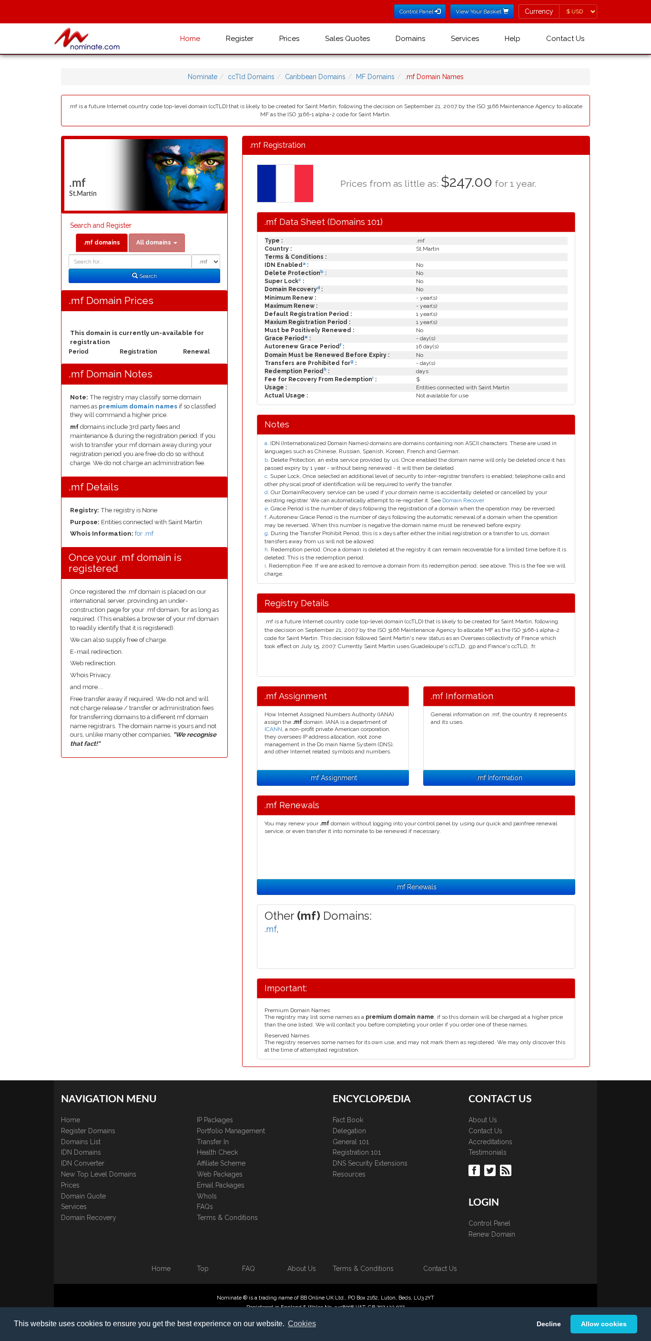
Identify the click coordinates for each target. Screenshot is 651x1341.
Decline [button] (549, 1324)
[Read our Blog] (507, 1169)
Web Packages (220, 1174)
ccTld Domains (251, 77)
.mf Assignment (333, 778)
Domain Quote (83, 1196)
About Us (482, 1120)
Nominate (202, 77)
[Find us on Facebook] (475, 1169)
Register (240, 38)
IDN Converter (82, 1163)
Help (512, 38)
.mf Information (499, 778)
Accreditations (490, 1142)
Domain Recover (463, 500)
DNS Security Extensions (370, 1163)
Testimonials (487, 1152)
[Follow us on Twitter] (491, 1169)
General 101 (351, 1142)
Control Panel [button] (417, 11)
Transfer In (213, 1142)
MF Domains (375, 77)
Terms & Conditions (227, 1217)
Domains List (81, 1142)
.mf (270, 929)
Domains (410, 38)
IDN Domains (81, 1152)
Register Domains (88, 1131)
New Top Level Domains (98, 1174)
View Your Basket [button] (479, 11)
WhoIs (207, 1196)
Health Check (217, 1152)
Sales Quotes (347, 38)
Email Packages (220, 1185)
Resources (349, 1174)
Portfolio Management (231, 1131)
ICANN (273, 729)
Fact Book (348, 1120)
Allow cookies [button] (604, 1324)
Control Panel (489, 1223)
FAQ (248, 1268)
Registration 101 (357, 1152)
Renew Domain (491, 1234)
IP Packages (215, 1120)
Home (190, 38)
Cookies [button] (302, 1324)
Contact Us (565, 38)
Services (465, 38)
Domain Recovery (88, 1217)
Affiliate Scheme (221, 1163)
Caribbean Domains (315, 77)
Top (203, 1268)
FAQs (205, 1206)
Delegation (349, 1131)
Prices (289, 38)
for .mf (144, 533)
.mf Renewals (416, 887)
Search (147, 276)
